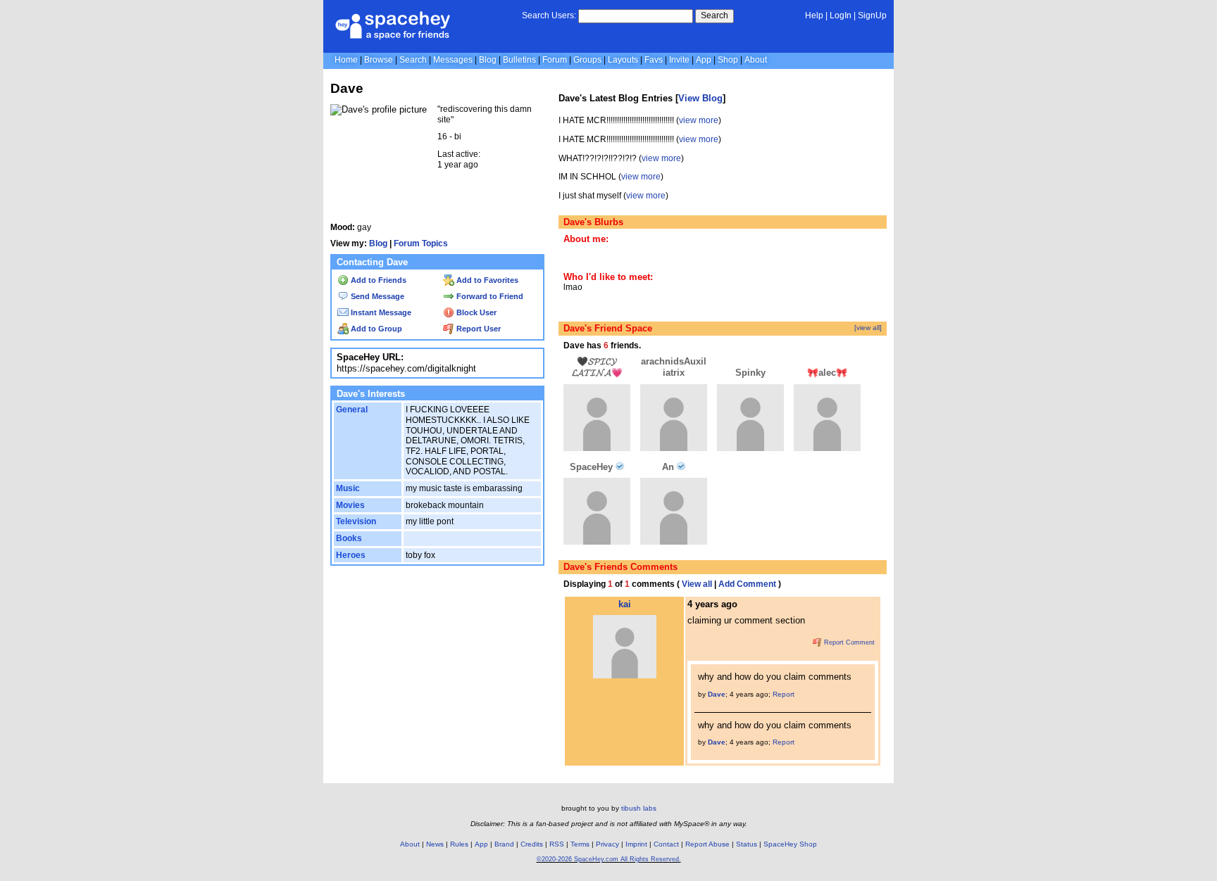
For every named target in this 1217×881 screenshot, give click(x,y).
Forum (554, 60)
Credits (531, 844)
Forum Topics (421, 243)
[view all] (868, 327)
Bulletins (519, 60)
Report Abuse (707, 844)
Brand (504, 844)
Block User (475, 312)
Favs (653, 60)
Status (746, 844)
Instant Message (380, 312)
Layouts (623, 60)
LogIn (840, 15)
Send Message (376, 296)
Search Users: (549, 15)
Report (783, 694)
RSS (556, 844)
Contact (666, 844)
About (755, 60)
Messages (453, 60)
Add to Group (375, 328)
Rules (459, 844)
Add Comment (747, 584)
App (703, 60)
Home (346, 60)
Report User (477, 328)
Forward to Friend (488, 296)
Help (814, 15)
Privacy (607, 844)
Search (714, 15)
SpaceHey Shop (790, 844)
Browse (378, 60)
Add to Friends (377, 280)
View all (697, 584)
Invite (679, 60)
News (435, 844)
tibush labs (638, 808)
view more (698, 120)
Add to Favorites (486, 280)
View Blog (700, 98)
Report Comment (848, 642)
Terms (579, 844)
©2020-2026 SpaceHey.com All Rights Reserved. (609, 859)
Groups (587, 60)
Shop (728, 60)
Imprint (636, 844)
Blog (488, 60)
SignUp (872, 15)
